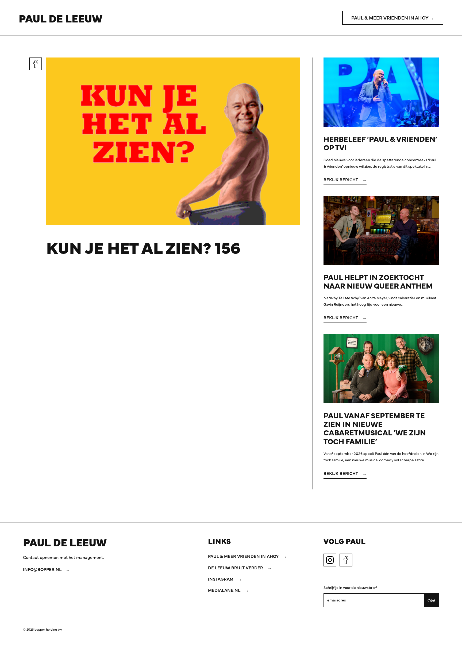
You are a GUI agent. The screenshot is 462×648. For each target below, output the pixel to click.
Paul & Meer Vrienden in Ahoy (243, 556)
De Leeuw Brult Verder (236, 567)
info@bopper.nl (43, 569)
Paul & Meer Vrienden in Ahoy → (392, 17)
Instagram (221, 579)
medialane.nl (224, 590)
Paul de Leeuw (60, 18)
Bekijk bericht (341, 179)
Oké (431, 600)
